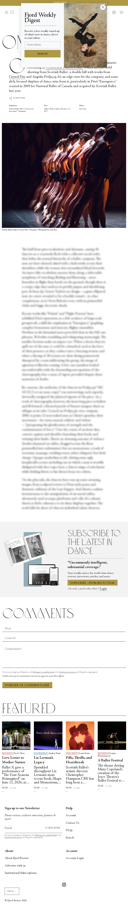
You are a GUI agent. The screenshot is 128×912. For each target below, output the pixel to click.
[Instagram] (64, 885)
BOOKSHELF (40, 753)
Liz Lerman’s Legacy (43, 760)
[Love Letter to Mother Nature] (16, 735)
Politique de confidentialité (43, 672)
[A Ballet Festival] (112, 735)
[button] (12, 12)
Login (103, 588)
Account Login (75, 858)
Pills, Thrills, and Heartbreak (79, 760)
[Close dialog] (103, 7)
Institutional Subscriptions (21, 873)
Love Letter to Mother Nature (13, 760)
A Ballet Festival (110, 760)
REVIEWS (7, 753)
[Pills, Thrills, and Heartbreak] (80, 735)
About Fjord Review (17, 858)
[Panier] (121, 12)
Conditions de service (67, 672)
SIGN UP (42, 54)
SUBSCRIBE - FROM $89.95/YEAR (92, 583)
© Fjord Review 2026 (16, 900)
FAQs (69, 830)
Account (71, 815)
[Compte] (114, 12)
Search (70, 837)
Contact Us (72, 822)
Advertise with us (15, 865)
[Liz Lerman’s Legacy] (48, 735)
